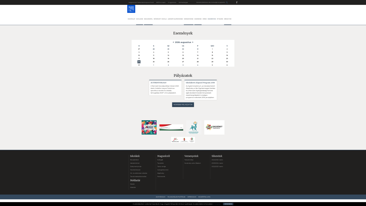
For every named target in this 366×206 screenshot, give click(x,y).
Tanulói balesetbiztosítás (138, 176)
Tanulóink (160, 163)
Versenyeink (188, 19)
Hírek (205, 19)
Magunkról (148, 19)
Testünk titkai (188, 160)
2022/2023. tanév (217, 166)
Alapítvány (160, 173)
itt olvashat (216, 204)
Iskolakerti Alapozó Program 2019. (200, 83)
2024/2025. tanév (217, 160)
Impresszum (192, 197)
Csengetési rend (162, 170)
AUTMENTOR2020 (158, 83)
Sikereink (198, 19)
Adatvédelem (160, 197)
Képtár (132, 184)
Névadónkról (134, 160)
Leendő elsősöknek (175, 19)
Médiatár (227, 19)
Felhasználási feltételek (176, 197)
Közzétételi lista (204, 197)
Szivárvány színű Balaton (192, 163)
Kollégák (160, 160)
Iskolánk (139, 19)
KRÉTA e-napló (160, 2)
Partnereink (161, 176)
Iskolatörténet (135, 163)
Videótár (133, 187)
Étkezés (220, 19)
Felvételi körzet (135, 170)
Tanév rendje (161, 166)
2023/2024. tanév (217, 163)
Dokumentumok (135, 166)
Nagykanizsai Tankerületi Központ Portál (141, 2)
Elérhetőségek (183, 2)
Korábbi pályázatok (183, 105)
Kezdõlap (131, 19)
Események (212, 19)
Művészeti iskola (160, 19)
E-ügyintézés (172, 2)
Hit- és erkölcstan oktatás (138, 173)
